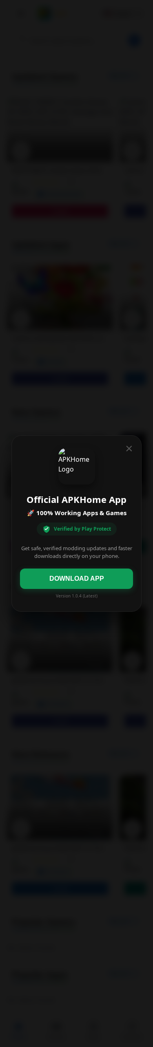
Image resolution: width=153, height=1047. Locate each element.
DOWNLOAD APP (76, 578)
